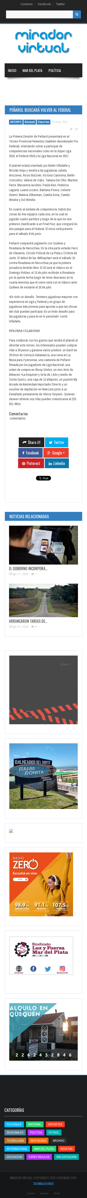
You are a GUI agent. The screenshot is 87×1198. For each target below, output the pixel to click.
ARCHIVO (16, 122)
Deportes (36, 98)
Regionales (16, 84)
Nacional (36, 84)
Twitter (60, 4)
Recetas (67, 1149)
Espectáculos (39, 1157)
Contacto (27, 4)
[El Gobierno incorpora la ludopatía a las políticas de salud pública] (43, 545)
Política (54, 70)
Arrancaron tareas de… (28, 621)
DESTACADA (38, 1141)
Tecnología (61, 98)
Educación (15, 98)
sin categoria (66, 1157)
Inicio (12, 70)
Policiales (14, 1124)
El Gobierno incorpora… (28, 568)
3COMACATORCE (43, 1183)
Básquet (30, 122)
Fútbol (54, 1132)
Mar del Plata (32, 70)
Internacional (60, 84)
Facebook (44, 4)
